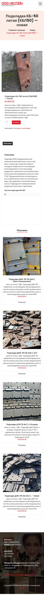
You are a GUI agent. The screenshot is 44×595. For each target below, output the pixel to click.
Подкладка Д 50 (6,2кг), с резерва (22, 424)
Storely (22, 588)
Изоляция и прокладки (21, 128)
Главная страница (16, 30)
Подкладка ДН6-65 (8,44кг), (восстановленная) (22, 280)
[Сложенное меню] (40, 4)
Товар (32, 30)
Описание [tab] (8, 143)
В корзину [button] (22, 302)
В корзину (16, 122)
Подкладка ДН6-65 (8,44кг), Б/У (22, 353)
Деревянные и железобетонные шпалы (19, 574)
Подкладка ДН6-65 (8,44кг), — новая (22, 496)
